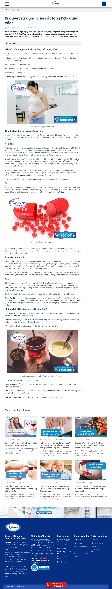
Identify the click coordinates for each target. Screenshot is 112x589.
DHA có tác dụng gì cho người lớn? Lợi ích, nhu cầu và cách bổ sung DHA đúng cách (55, 488)
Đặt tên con (61, 562)
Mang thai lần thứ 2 (81, 553)
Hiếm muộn (95, 546)
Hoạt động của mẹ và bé (65, 552)
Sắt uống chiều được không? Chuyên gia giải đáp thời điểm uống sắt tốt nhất (21, 488)
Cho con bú (61, 545)
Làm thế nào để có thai (98, 551)
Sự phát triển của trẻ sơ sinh (65, 558)
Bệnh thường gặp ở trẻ (64, 540)
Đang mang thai (16, 10)
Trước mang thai (99, 536)
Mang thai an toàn (81, 550)
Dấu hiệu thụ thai (97, 543)
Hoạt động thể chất (81, 546)
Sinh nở (76, 557)
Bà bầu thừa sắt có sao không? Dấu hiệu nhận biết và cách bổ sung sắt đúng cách (91, 488)
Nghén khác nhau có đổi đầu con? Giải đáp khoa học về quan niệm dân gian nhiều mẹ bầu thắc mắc (55, 445)
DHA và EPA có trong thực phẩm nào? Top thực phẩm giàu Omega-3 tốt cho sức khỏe (91, 445)
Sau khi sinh (63, 536)
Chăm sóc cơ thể (97, 540)
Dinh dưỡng (78, 543)
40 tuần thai (78, 540)
